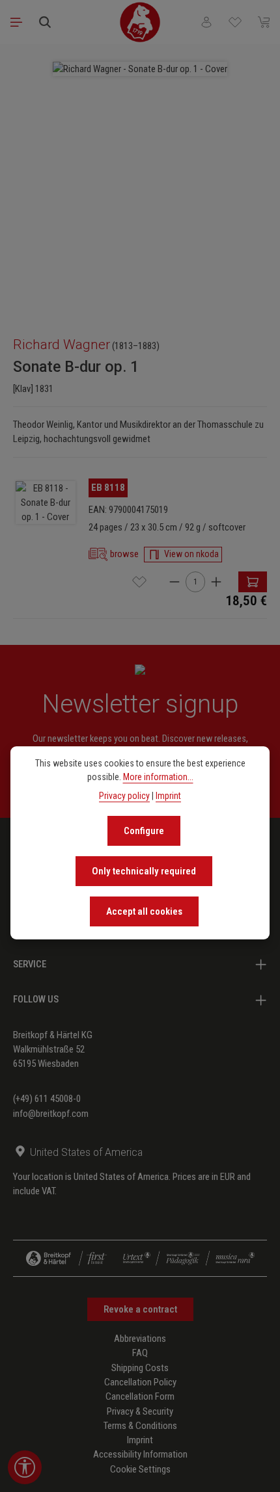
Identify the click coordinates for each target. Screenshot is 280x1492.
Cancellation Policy (140, 1382)
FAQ (140, 1353)
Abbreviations (140, 1338)
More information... (158, 777)
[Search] (45, 22)
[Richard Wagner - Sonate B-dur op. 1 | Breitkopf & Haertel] (140, 69)
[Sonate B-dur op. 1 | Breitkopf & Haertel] (46, 503)
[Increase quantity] (216, 581)
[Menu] (16, 22)
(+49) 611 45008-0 (47, 1099)
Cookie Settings (140, 1469)
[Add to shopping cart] (252, 581)
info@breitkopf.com (51, 1113)
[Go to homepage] (140, 22)
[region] (140, 184)
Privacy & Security (140, 1411)
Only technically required (144, 871)
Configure (144, 831)
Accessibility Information (140, 1454)
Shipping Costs (140, 1368)
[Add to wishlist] (139, 582)
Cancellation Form (140, 1396)
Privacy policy (124, 796)
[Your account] (206, 22)
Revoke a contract (140, 1309)
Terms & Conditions (140, 1426)
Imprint (140, 1440)
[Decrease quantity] (174, 581)
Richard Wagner (61, 344)
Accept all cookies (144, 911)
